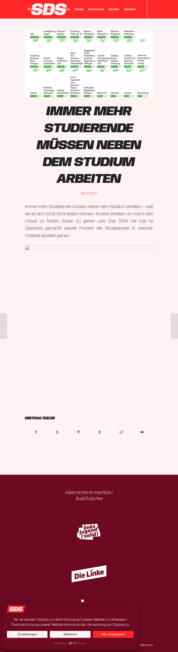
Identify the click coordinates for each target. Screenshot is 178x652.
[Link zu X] (26, 46)
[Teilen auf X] (57, 432)
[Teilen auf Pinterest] (78, 432)
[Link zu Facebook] (47, 46)
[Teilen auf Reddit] (121, 432)
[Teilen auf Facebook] (36, 432)
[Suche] (29, 28)
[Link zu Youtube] (40, 46)
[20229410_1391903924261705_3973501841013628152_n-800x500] (89, 63)
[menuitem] (34, 9)
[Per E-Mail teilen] (142, 432)
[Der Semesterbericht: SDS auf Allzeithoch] (174, 326)
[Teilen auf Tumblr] (99, 432)
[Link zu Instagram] (33, 46)
